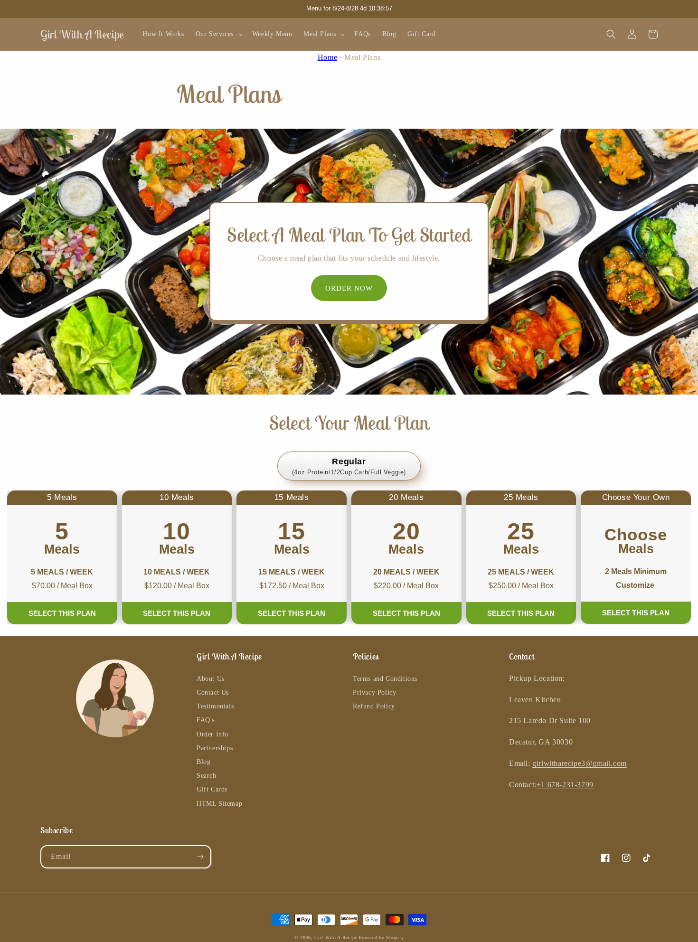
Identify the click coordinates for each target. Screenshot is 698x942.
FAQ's (206, 720)
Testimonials (215, 706)
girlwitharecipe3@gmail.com (579, 763)
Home (327, 57)
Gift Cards (212, 789)
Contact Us (213, 692)
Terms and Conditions (385, 678)
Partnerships (215, 748)
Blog (203, 761)
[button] (218, 34)
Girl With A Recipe (335, 937)
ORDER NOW (349, 288)
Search (207, 775)
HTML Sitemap (219, 803)
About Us (211, 678)
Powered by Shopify (381, 937)
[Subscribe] (199, 856)
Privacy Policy (374, 692)
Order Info (212, 734)
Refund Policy (374, 706)
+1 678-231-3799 (565, 785)
